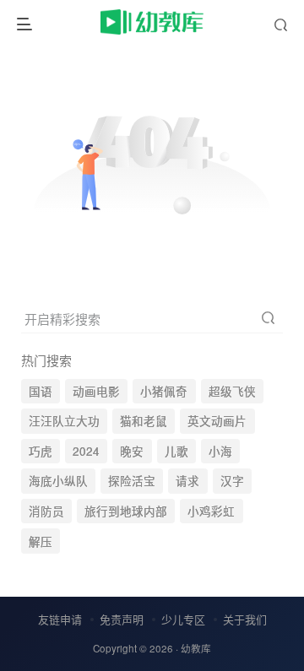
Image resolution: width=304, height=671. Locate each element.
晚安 (132, 451)
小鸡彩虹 (211, 511)
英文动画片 (217, 421)
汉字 (232, 481)
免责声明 (122, 619)
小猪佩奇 (163, 391)
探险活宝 (131, 481)
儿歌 (176, 451)
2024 (86, 451)
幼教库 (196, 648)
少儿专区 (183, 619)
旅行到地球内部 (125, 511)
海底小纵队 (58, 481)
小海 (220, 451)
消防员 (46, 511)
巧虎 (40, 451)
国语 (40, 391)
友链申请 (60, 619)
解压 (40, 541)
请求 (187, 481)
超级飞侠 (232, 391)
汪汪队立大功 (64, 421)
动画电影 (96, 391)
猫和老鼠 (143, 421)
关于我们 (245, 619)
